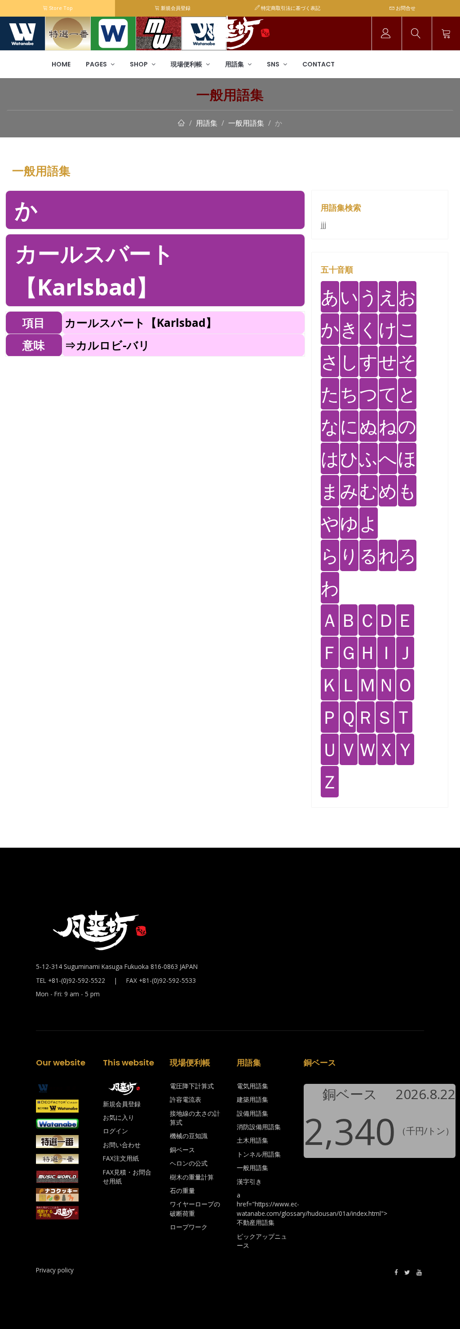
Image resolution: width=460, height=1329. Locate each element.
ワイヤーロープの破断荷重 (195, 1208)
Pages (97, 64)
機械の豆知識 (189, 1135)
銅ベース (182, 1149)
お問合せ (405, 7)
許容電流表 (185, 1099)
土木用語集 (252, 1140)
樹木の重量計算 (192, 1177)
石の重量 (182, 1190)
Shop (139, 64)
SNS (274, 64)
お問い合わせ (122, 1144)
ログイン (115, 1131)
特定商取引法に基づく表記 (290, 7)
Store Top (60, 7)
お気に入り (118, 1117)
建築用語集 (252, 1099)
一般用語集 (246, 123)
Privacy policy (55, 1270)
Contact (318, 64)
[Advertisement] (155, 419)
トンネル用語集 (259, 1154)
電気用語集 (252, 1086)
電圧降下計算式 (192, 1086)
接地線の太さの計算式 (195, 1118)
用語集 (235, 64)
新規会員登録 (174, 7)
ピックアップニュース (262, 1241)
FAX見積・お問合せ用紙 (127, 1176)
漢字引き (249, 1181)
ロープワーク (189, 1227)
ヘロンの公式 (189, 1163)
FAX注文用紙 (121, 1158)
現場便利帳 (187, 64)
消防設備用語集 (259, 1126)
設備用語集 (252, 1113)
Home (61, 64)
